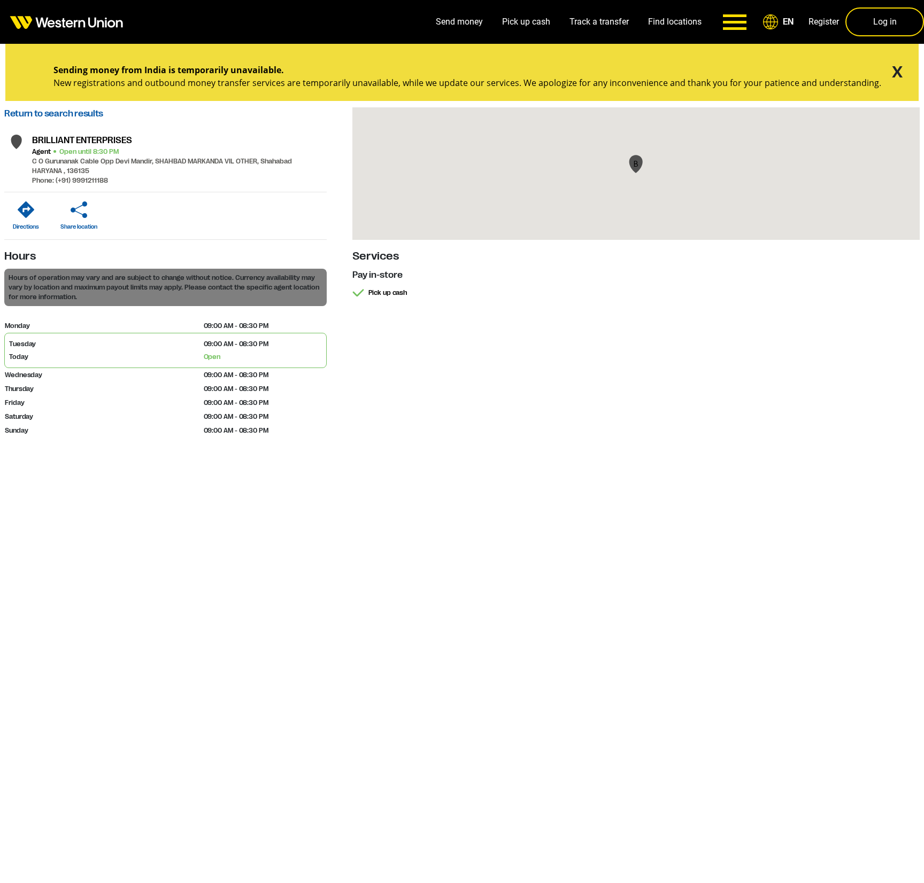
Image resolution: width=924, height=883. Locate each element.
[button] (780, 22)
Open (212, 357)
